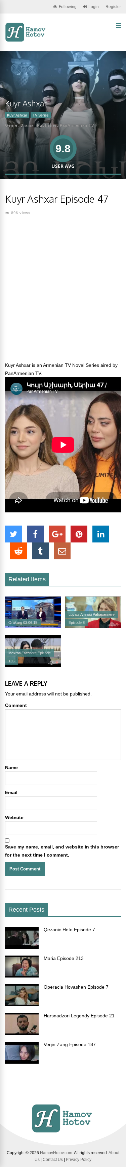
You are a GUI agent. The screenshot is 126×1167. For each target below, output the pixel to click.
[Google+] (57, 534)
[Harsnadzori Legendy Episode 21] (22, 1033)
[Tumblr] (40, 550)
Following (68, 7)
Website (14, 817)
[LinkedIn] (100, 534)
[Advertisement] (63, 292)
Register (113, 7)
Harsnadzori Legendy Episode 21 (79, 1015)
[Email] (62, 550)
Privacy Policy (78, 1159)
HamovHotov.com (56, 1152)
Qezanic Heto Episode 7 (69, 929)
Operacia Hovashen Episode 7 (76, 987)
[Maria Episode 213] (22, 976)
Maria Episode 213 (64, 958)
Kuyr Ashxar (17, 115)
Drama (27, 125)
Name (11, 767)
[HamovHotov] (26, 40)
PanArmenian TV (77, 125)
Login (93, 7)
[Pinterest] (79, 534)
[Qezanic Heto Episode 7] (22, 947)
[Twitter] (13, 534)
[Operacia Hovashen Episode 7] (22, 1004)
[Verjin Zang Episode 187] (22, 1062)
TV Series (41, 115)
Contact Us (53, 1159)
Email (11, 792)
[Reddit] (18, 550)
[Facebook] (35, 534)
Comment (16, 705)
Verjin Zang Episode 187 (70, 1044)
